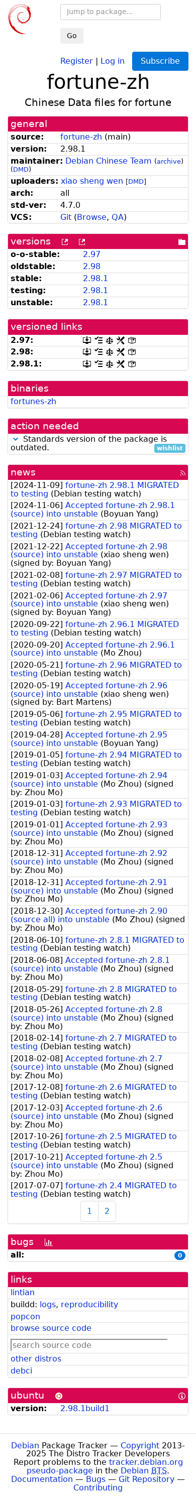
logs (48, 1304)
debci (21, 1371)
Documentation (42, 1479)
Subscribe (160, 61)
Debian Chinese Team (108, 161)
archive (169, 161)
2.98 (92, 266)
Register (76, 60)
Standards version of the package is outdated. (97, 443)
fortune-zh (81, 137)
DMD (21, 169)
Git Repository (146, 1479)
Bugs (96, 1479)
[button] (15, 439)
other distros (36, 1358)
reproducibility (89, 1304)
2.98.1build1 (85, 1408)
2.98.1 (95, 278)
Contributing (98, 1487)
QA (118, 217)
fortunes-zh (33, 401)
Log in (113, 60)
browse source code (51, 1328)
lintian (23, 1292)
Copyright (140, 1445)
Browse (92, 217)
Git (65, 217)
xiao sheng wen (92, 181)
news (23, 472)
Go (72, 36)
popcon (25, 1316)
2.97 (92, 254)
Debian (25, 1445)
